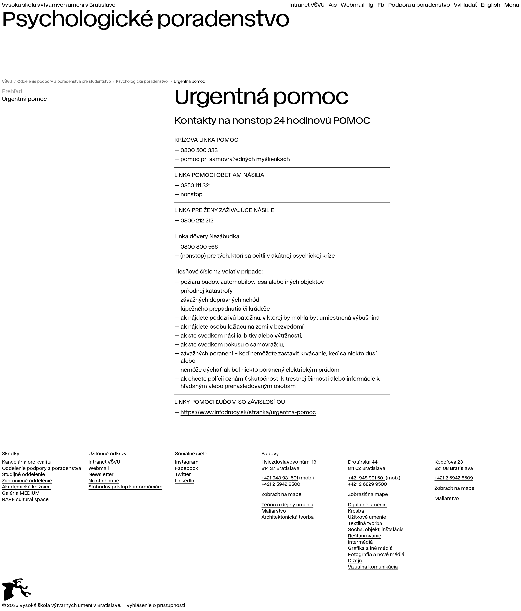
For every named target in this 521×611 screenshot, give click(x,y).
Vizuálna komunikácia (373, 567)
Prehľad (12, 91)
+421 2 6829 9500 (367, 484)
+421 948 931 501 (280, 478)
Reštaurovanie (364, 536)
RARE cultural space (25, 500)
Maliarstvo (274, 511)
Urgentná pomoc (189, 81)
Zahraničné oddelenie (27, 481)
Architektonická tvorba (288, 517)
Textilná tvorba (365, 524)
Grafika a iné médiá (370, 548)
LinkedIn (184, 481)
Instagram (186, 462)
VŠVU (7, 81)
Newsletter (101, 475)
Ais (333, 5)
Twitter (183, 475)
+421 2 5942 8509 (454, 478)
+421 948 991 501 (366, 478)
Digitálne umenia (367, 505)
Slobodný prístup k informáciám (125, 487)
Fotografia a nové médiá (376, 555)
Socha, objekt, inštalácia (376, 530)
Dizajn (355, 561)
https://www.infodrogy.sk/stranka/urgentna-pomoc (248, 412)
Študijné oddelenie (23, 475)
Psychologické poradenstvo (142, 81)
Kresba (356, 511)
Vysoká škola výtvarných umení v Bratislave (59, 5)
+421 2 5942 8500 (281, 484)
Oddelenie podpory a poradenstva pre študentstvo (64, 81)
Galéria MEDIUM (21, 493)
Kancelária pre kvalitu (26, 462)
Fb (381, 5)
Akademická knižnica (26, 487)
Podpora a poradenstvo (419, 5)
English (490, 5)
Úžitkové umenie (367, 517)
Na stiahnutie (104, 481)
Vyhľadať (465, 5)
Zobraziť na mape (281, 494)
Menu (511, 5)
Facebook (186, 468)
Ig (371, 5)
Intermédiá (360, 542)
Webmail (352, 5)
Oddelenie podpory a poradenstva (41, 468)
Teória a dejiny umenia (287, 505)
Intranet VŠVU (306, 5)
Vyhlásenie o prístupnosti (156, 605)
